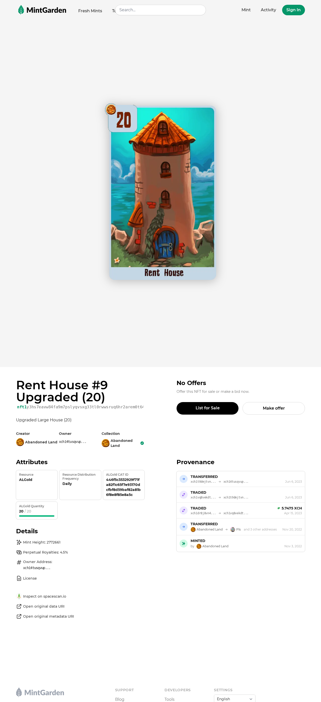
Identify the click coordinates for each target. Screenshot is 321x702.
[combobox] (160, 10)
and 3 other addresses (260, 529)
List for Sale (208, 408)
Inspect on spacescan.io (44, 596)
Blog (119, 699)
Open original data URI (43, 606)
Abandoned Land (122, 443)
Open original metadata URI (48, 616)
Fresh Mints (90, 11)
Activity (268, 10)
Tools (170, 699)
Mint (246, 10)
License (30, 578)
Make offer (274, 408)
